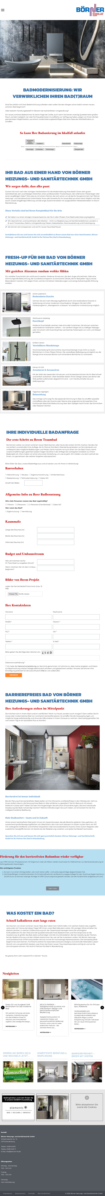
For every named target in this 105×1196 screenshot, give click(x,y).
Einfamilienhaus (57, 475)
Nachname (57, 612)
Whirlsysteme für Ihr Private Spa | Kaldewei (86, 1005)
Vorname (9, 612)
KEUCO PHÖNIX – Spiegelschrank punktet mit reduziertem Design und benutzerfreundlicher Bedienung (52, 1008)
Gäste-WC (44, 478)
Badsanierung (13, 478)
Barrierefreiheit (44, 1193)
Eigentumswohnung (39, 475)
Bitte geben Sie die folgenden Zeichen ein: (22, 652)
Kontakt (31, 1193)
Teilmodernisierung (29, 478)
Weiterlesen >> (11, 1026)
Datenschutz (20, 1193)
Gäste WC (57, 505)
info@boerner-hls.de (13, 1151)
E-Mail (55, 641)
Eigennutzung (13, 511)
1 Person (10, 505)
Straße (8, 622)
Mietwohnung (13, 475)
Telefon (8, 641)
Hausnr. (56, 622)
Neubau (25, 475)
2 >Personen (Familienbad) (39, 505)
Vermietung (27, 511)
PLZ (6, 632)
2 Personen (21, 505)
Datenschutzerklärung (14, 663)
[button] (2, 10)
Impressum (7, 1193)
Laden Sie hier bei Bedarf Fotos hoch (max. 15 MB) (23, 587)
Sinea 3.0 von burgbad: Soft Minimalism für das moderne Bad (18, 1006)
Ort (54, 632)
